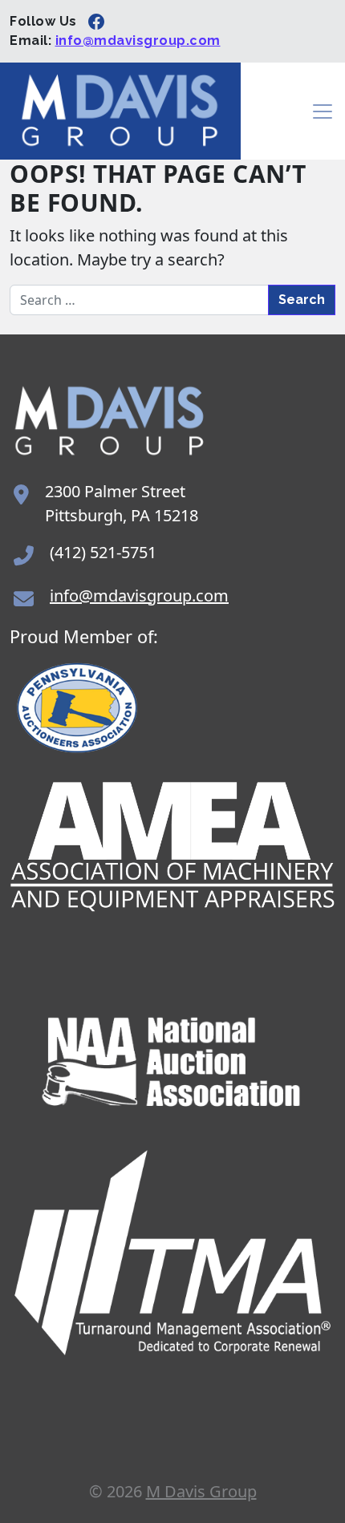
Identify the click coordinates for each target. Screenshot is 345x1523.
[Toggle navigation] (322, 111)
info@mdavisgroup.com (138, 40)
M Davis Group (201, 1491)
